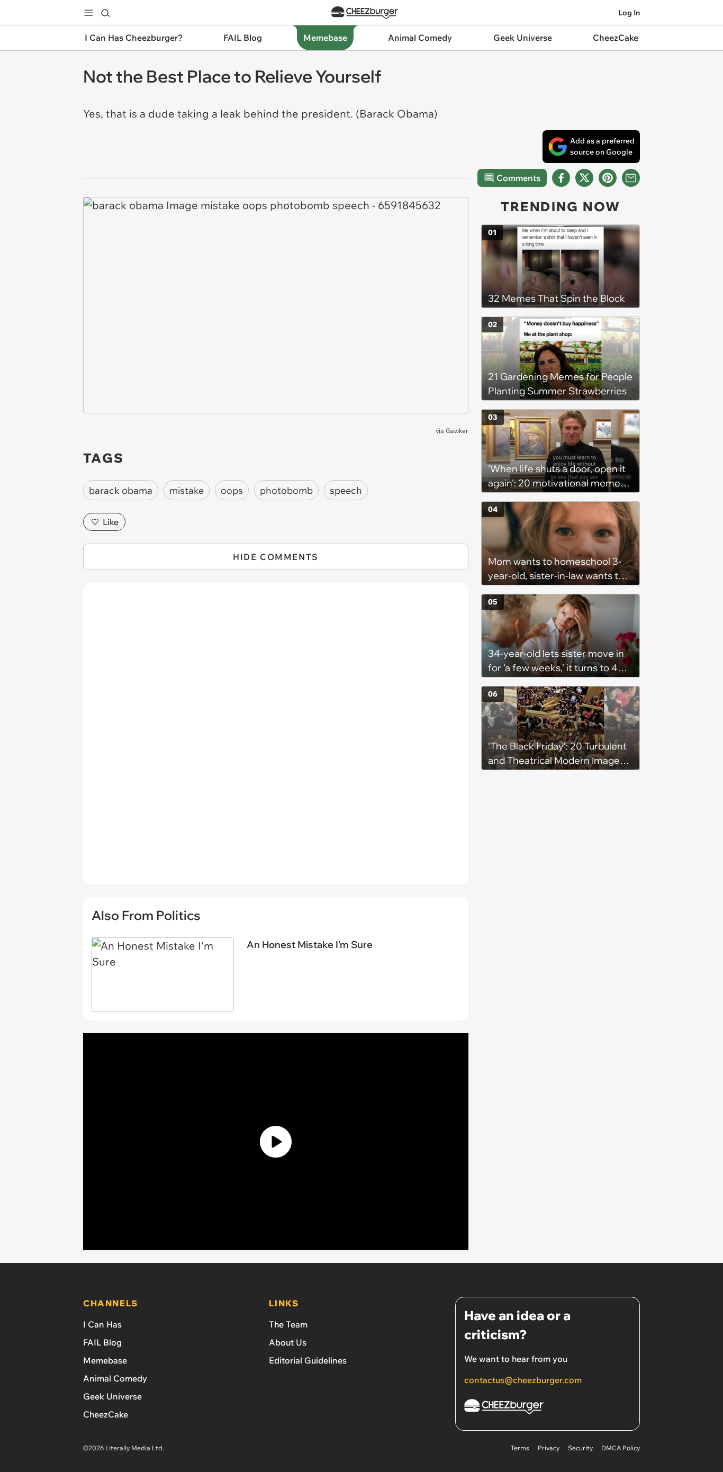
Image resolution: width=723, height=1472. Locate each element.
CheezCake (105, 1414)
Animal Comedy (115, 1378)
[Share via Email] (631, 178)
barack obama (120, 490)
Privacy (548, 1448)
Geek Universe (112, 1396)
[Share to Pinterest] (608, 178)
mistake (186, 490)
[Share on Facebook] (561, 178)
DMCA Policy (620, 1448)
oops (232, 490)
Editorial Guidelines (308, 1360)
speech (346, 490)
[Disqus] (276, 739)
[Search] (105, 12)
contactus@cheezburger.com (523, 1380)
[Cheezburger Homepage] (364, 13)
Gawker (457, 431)
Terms (520, 1448)
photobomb (286, 490)
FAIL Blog (102, 1342)
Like (111, 522)
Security (580, 1448)
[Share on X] (584, 178)
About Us (287, 1342)
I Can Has (102, 1324)
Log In (629, 12)
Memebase (105, 1360)
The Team (288, 1324)
